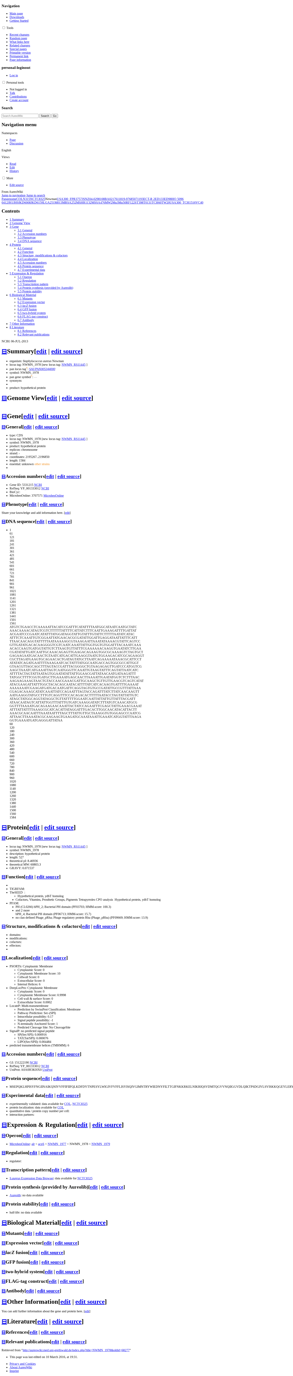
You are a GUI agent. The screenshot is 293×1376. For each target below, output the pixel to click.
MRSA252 (69, 202)
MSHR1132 (83, 202)
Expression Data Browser (31, 1178)
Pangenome (9, 199)
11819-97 (123, 199)
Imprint (14, 1371)
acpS (41, 1144)
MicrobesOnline (53, 495)
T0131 (147, 202)
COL (19, 199)
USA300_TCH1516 (183, 202)
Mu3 (115, 202)
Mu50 (122, 202)
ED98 (168, 199)
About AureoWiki (21, 1367)
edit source (66, 351)
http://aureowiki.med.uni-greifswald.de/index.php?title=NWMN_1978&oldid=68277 (76, 1350)
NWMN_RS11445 (74, 364)
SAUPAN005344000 (42, 369)
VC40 (199, 202)
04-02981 (95, 199)
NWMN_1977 (57, 1144)
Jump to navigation (14, 195)
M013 (58, 202)
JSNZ (85, 199)
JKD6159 (37, 202)
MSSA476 (98, 202)
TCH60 (156, 202)
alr (33, 1144)
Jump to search (35, 195)
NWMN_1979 (100, 1144)
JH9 (15, 202)
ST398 (139, 202)
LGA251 (49, 202)
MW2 (108, 202)
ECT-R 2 (149, 199)
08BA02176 (109, 199)
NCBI (38, 484)
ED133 (159, 199)
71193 (139, 199)
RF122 (130, 202)
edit (41, 351)
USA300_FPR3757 (69, 199)
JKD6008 (24, 202)
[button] (3, 27)
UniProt (47, 1069)
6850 (132, 199)
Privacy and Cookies (23, 1363)
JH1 (10, 202)
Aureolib (15, 1195)
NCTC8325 (37, 199)
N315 (26, 199)
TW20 (165, 202)
